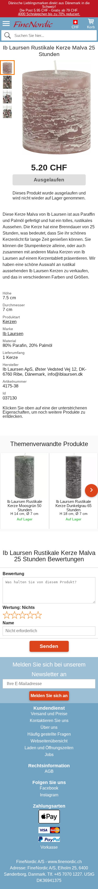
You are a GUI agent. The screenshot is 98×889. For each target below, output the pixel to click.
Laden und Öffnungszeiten (49, 748)
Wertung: (19, 607)
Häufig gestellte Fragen (49, 734)
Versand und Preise (49, 714)
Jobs (49, 754)
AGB (49, 771)
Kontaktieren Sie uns (49, 720)
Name (8, 623)
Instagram (49, 795)
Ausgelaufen (49, 179)
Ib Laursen (13, 333)
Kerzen (9, 321)
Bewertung (13, 573)
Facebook (49, 788)
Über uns (49, 727)
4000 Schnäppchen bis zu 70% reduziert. (49, 14)
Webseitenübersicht (49, 741)
